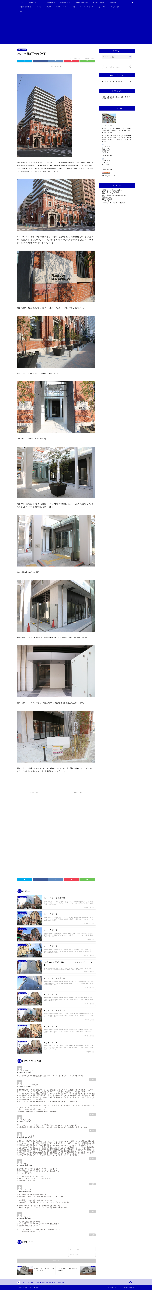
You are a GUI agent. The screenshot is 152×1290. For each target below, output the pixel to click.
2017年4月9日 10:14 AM (24, 1072)
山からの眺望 (101, 7)
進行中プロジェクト (34, 3)
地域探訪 (48, 7)
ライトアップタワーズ (86, 7)
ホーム (21, 3)
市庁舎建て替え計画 (25, 7)
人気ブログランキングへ (109, 176)
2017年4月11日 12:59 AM (24, 1165)
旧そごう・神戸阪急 (99, 3)
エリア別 (38, 7)
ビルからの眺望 (114, 7)
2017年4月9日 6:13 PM (23, 1121)
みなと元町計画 (22, 49)
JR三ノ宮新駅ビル (50, 3)
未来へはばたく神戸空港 (110, 192)
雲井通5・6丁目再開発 (81, 3)
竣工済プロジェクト (61, 7)
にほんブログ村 (107, 155)
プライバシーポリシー (25, 1287)
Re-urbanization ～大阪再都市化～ (114, 195)
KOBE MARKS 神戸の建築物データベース (116, 81)
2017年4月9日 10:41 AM (24, 1086)
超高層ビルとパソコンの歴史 (112, 190)
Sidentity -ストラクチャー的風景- (114, 203)
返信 (93, 1079)
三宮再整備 (113, 3)
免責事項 (36, 1287)
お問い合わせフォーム (111, 99)
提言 (21, 11)
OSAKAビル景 (107, 199)
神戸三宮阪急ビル (65, 3)
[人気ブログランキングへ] (117, 173)
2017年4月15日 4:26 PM (24, 1191)
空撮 (74, 7)
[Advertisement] (76, 29)
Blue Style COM (108, 193)
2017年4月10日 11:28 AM (24, 1137)
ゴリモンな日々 (107, 201)
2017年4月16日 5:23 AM (24, 1218)
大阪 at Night (106, 197)
